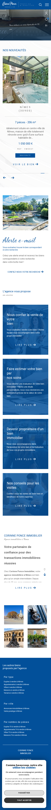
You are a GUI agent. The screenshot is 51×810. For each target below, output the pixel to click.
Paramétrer (24, 793)
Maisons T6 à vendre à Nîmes (15, 735)
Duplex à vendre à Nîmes (13, 682)
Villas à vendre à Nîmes (13, 687)
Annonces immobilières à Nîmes (16, 708)
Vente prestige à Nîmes (13, 711)
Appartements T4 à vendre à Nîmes (17, 730)
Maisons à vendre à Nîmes (14, 690)
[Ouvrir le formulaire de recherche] (40, 4)
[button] (13, 178)
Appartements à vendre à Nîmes (16, 685)
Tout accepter (24, 800)
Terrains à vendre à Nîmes (14, 693)
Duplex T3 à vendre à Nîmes (14, 727)
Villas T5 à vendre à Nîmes (14, 732)
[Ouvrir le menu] (47, 4)
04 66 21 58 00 (25, 759)
